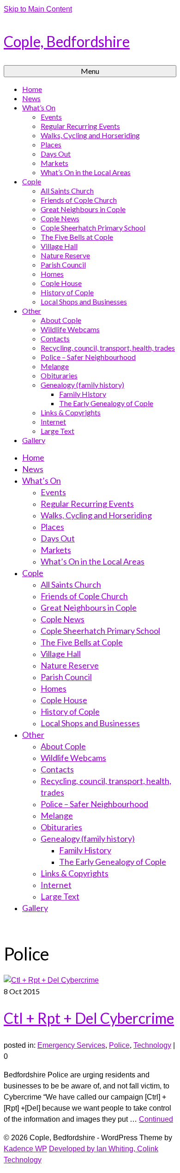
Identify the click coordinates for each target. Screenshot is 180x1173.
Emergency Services (71, 1045)
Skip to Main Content (38, 9)
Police (119, 1045)
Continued (156, 1119)
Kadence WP (25, 1149)
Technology (152, 1045)
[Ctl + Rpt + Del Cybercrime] (51, 980)
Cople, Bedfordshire (67, 41)
